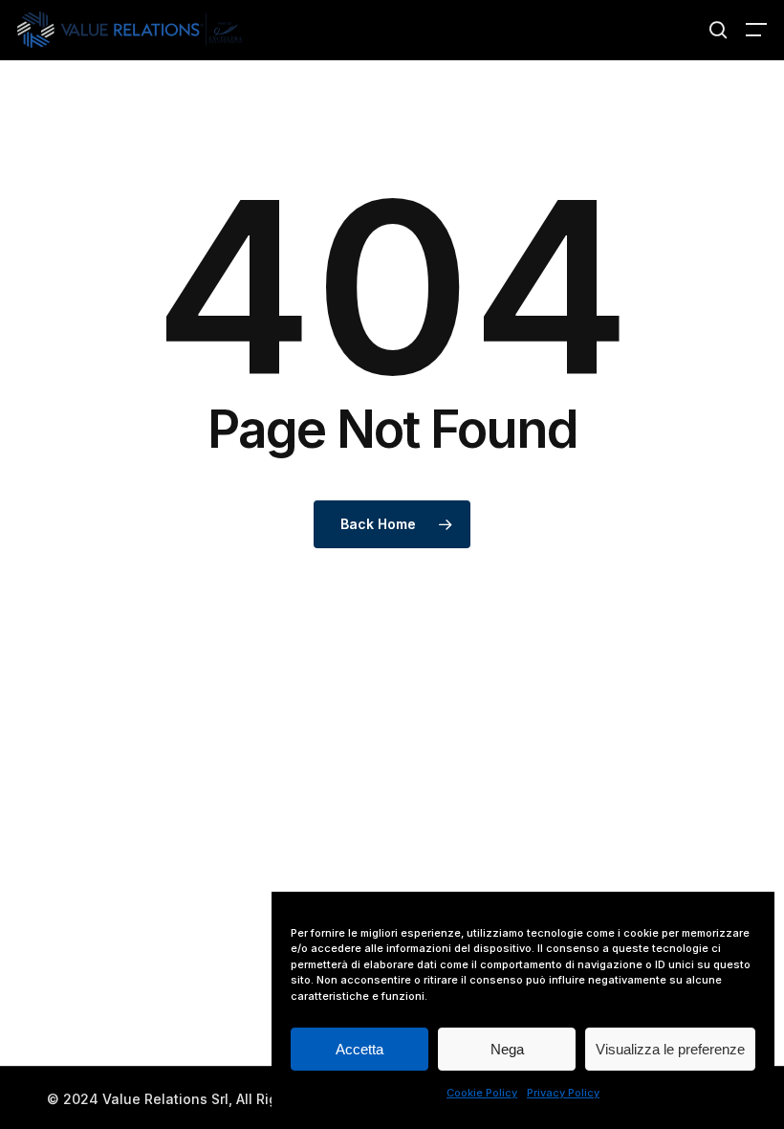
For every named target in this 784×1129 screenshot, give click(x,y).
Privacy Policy (563, 1092)
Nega (507, 1049)
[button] (756, 29)
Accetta (359, 1049)
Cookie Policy (481, 1092)
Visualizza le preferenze (670, 1049)
